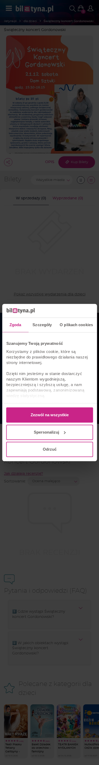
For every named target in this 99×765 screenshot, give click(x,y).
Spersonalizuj (46, 432)
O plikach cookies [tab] (76, 324)
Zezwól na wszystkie (50, 415)
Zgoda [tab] (15, 324)
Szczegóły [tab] (42, 324)
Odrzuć (49, 449)
